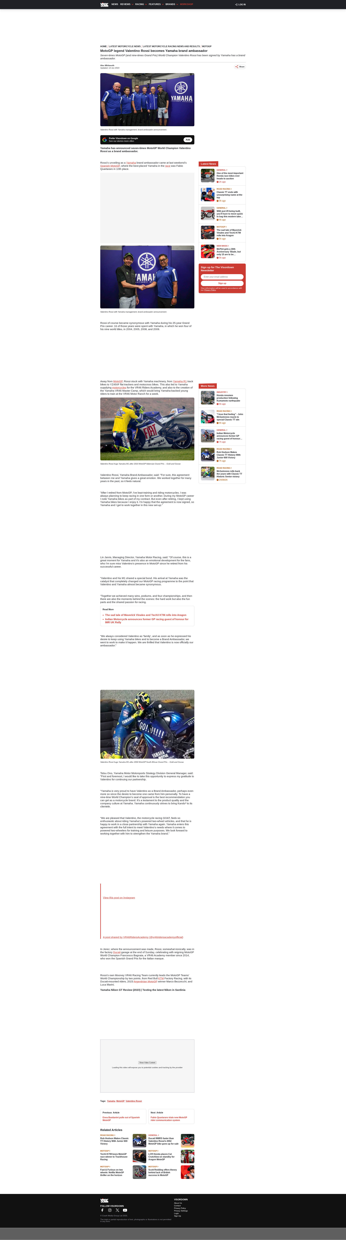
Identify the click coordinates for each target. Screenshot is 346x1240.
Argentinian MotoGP (145, 981)
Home (103, 46)
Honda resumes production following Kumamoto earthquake (228, 398)
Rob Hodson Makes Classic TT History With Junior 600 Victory (114, 1141)
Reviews (125, 4)
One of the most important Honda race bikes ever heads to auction (230, 176)
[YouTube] (125, 1211)
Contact (177, 1206)
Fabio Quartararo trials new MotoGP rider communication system (169, 1118)
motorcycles (119, 387)
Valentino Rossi (134, 1101)
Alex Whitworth (107, 65)
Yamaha (131, 162)
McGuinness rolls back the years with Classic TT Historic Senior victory (229, 474)
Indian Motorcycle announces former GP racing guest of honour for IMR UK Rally (228, 436)
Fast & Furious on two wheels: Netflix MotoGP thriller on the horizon (112, 1172)
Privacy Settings (181, 1211)
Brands (170, 4)
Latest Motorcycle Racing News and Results (171, 46)
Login (176, 1213)
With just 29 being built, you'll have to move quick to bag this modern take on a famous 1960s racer (230, 214)
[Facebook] (103, 1211)
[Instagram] (110, 1211)
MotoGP (207, 46)
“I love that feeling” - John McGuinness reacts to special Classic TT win (230, 417)
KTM (161, 978)
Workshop (186, 4)
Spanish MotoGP (110, 165)
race (167, 165)
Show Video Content (147, 1063)
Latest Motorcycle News (125, 46)
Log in (242, 4)
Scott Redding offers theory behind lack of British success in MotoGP (162, 1172)
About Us (178, 1203)
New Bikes (222, 246)
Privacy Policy (210, 290)
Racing (139, 4)
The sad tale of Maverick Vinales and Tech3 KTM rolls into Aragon (145, 615)
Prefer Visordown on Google (123, 138)
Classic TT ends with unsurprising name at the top (229, 195)
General (153, 1135)
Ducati (117, 952)
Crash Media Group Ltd (112, 1216)
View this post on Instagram (119, 897)
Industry (221, 392)
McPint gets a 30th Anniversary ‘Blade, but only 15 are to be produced (229, 252)
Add (188, 140)
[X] (118, 1211)
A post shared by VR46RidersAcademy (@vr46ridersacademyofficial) (143, 937)
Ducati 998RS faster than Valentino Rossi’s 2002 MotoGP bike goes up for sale (163, 1141)
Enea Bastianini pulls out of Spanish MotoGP (121, 1118)
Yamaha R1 (180, 381)
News (115, 4)
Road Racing (107, 1135)
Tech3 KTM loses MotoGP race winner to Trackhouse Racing (113, 1157)
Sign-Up (177, 1216)
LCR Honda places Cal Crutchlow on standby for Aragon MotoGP (161, 1157)
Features (155, 4)
